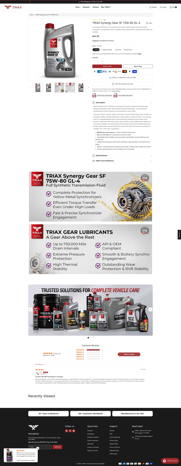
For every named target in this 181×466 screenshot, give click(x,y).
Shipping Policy (114, 450)
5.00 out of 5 (57, 353)
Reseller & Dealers (93, 437)
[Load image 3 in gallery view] (59, 87)
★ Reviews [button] (179, 234)
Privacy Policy (114, 440)
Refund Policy (114, 444)
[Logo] (33, 428)
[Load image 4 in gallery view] (70, 87)
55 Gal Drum (128, 49)
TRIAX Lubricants (87, 463)
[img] (39, 369)
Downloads (90, 434)
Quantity (95, 57)
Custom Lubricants (93, 447)
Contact (112, 430)
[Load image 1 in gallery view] (38, 87)
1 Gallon (96, 49)
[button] (153, 7)
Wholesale (90, 444)
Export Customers (92, 440)
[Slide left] (30, 87)
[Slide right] (88, 87)
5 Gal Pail (118, 49)
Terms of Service (115, 447)
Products (90, 430)
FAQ (111, 434)
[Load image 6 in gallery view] (81, 87)
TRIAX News (113, 454)
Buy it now (138, 66)
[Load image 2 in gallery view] (48, 87)
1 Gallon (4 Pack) (107, 49)
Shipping (95, 40)
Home (31, 14)
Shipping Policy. (116, 91)
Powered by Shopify (99, 463)
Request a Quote (92, 450)
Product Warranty (115, 437)
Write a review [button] (129, 354)
